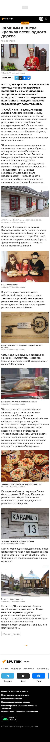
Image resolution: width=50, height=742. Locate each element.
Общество (6, 634)
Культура (16, 634)
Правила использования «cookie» (15, 702)
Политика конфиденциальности (15, 695)
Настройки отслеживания (27, 711)
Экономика (43, 669)
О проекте (5, 691)
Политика (16, 669)
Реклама (15, 691)
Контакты (24, 691)
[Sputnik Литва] (8, 20)
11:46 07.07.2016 (8, 41)
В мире (4, 669)
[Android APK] (9, 719)
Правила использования (11, 698)
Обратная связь (8, 711)
